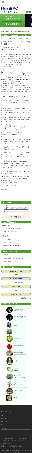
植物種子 (6, 255)
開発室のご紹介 (8, 242)
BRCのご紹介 (8, 239)
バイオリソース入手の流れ (11, 228)
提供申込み (4, 415)
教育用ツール (17, 397)
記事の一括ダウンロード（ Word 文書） (20, 38)
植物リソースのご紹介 (10, 231)
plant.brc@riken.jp (16, 446)
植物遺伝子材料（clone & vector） (13, 258)
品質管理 (20, 282)
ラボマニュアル (5, 421)
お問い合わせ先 (5, 428)
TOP (2, 408)
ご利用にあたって (26, 298)
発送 (18, 286)
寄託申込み (4, 418)
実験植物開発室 (18, 450)
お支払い (18, 294)
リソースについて (6, 412)
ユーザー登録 (18, 271)
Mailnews (4, 425)
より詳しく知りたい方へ (10, 245)
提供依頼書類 (18, 279)
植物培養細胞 (7, 261)
